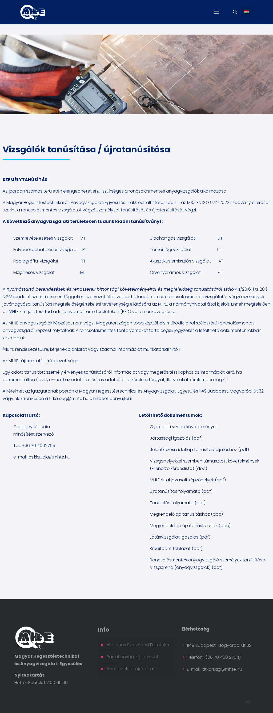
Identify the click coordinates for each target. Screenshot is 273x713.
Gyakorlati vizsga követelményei (183, 427)
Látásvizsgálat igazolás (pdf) (180, 537)
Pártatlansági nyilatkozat (132, 657)
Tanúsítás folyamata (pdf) (178, 503)
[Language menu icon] (246, 11)
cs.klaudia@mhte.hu (49, 457)
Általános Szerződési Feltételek (138, 645)
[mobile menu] (216, 11)
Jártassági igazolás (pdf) (176, 438)
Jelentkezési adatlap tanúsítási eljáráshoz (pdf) (199, 450)
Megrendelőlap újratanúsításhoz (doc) (190, 526)
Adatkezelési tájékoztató (132, 669)
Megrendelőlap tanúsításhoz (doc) (186, 514)
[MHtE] (33, 12)
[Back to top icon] (247, 702)
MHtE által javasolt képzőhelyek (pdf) (188, 480)
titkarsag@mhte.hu (69, 398)
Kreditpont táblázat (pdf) (176, 548)
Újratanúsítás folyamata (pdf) (181, 491)
